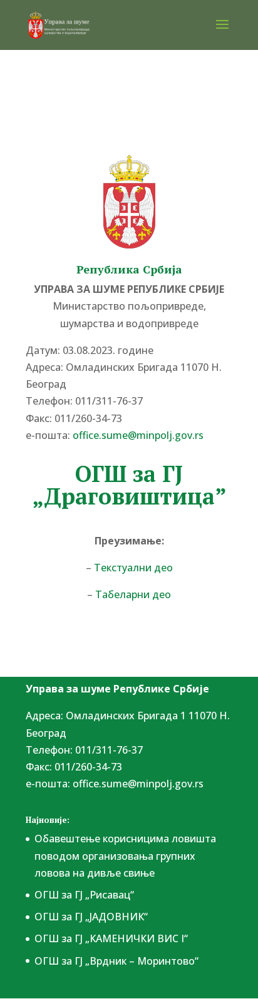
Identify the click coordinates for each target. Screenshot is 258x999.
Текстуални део (133, 567)
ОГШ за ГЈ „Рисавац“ (84, 895)
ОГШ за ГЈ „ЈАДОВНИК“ (91, 916)
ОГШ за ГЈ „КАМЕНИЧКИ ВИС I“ (111, 938)
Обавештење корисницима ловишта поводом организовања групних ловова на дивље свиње (125, 855)
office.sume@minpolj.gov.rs (138, 783)
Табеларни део (133, 594)
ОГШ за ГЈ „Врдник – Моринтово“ (116, 961)
